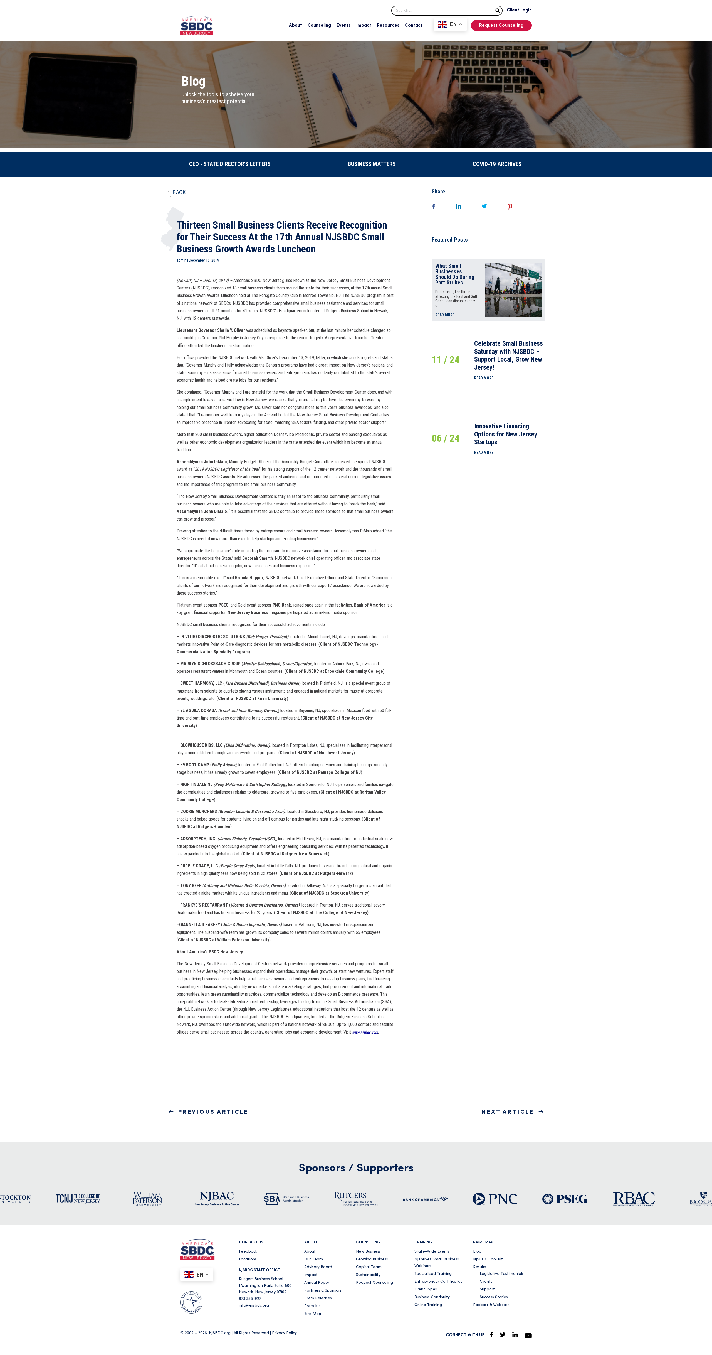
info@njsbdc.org (254, 1306)
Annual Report (317, 1283)
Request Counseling (501, 25)
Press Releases (318, 1298)
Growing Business (372, 1259)
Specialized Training (433, 1274)
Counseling (319, 25)
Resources (388, 25)
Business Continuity (432, 1297)
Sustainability (368, 1275)
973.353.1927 (250, 1299)
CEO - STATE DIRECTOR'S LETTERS (230, 164)
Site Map (312, 1314)
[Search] (497, 10)
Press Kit (312, 1306)
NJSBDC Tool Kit (488, 1259)
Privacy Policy (284, 1333)
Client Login (519, 10)
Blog (477, 1252)
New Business (368, 1252)
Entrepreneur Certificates (438, 1282)
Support (487, 1289)
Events (344, 25)
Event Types (425, 1289)
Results (479, 1267)
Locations (248, 1259)
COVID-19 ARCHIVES (497, 164)
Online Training (428, 1305)
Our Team (313, 1259)
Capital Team (369, 1267)
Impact (363, 25)
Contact (413, 25)
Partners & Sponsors (323, 1290)
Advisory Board (318, 1267)
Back (179, 192)
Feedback (248, 1252)
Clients (486, 1282)
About (295, 25)
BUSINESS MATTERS (372, 164)
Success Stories (494, 1297)
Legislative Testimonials (502, 1274)
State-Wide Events (432, 1252)
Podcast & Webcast (491, 1305)
